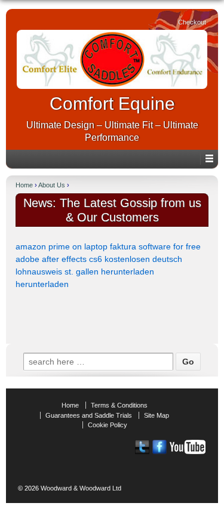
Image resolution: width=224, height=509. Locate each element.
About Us (51, 185)
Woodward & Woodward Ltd (80, 488)
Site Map (156, 415)
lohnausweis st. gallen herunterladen (85, 271)
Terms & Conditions (119, 405)
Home (24, 185)
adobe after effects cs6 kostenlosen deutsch (99, 259)
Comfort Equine (112, 103)
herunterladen (42, 284)
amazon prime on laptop (62, 246)
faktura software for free (155, 246)
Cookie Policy (107, 424)
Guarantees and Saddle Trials (88, 415)
